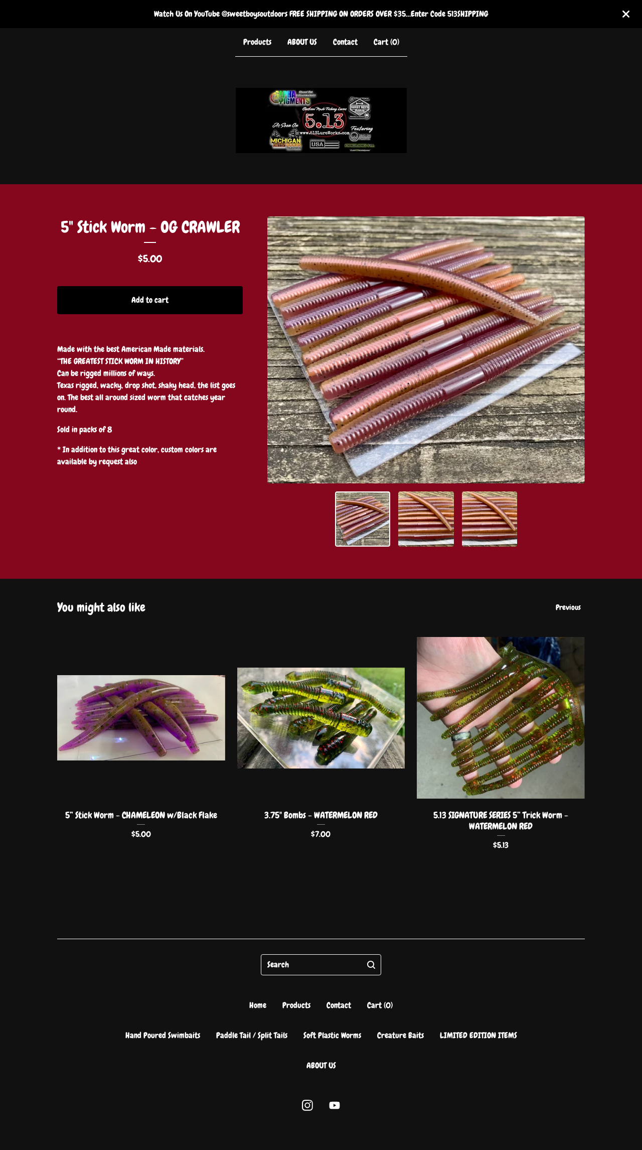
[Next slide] (571, 350)
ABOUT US (302, 42)
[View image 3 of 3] (490, 519)
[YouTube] (334, 1105)
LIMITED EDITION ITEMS (478, 1035)
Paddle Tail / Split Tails (251, 1035)
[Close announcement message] (626, 14)
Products (257, 42)
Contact (345, 42)
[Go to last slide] (281, 350)
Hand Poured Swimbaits (162, 1035)
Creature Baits (400, 1035)
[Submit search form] (371, 965)
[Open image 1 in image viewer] (426, 349)
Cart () (386, 42)
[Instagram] (307, 1105)
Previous (568, 607)
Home (257, 1005)
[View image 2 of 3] (426, 519)
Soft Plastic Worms (332, 1035)
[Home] (321, 120)
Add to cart (150, 300)
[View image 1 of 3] (363, 519)
